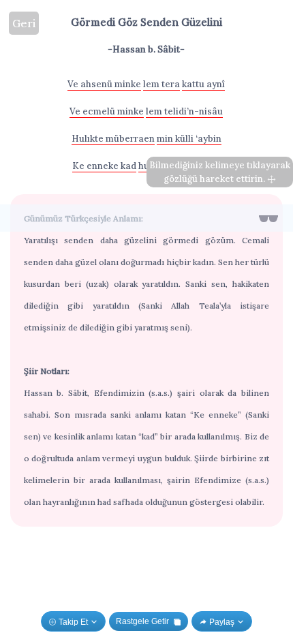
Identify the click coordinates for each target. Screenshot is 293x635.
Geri (23, 23)
